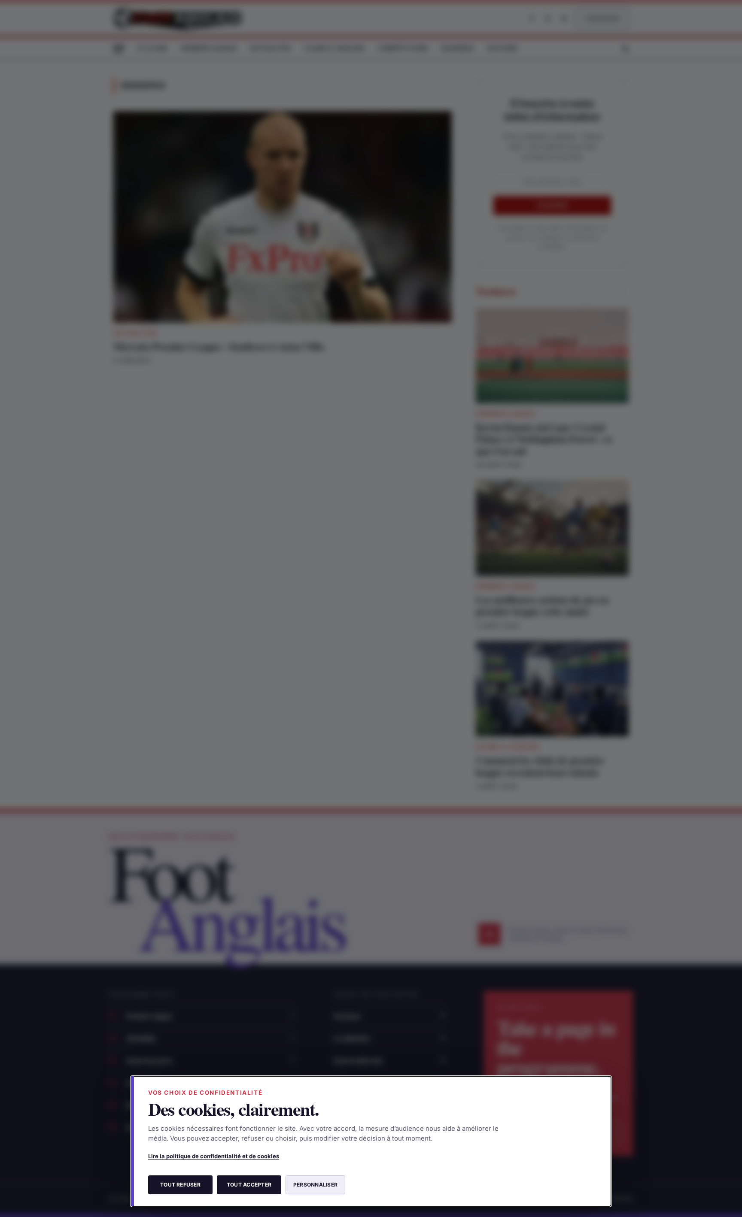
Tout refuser (180, 1184)
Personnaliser (315, 1184)
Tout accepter (249, 1184)
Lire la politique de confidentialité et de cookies (213, 1156)
